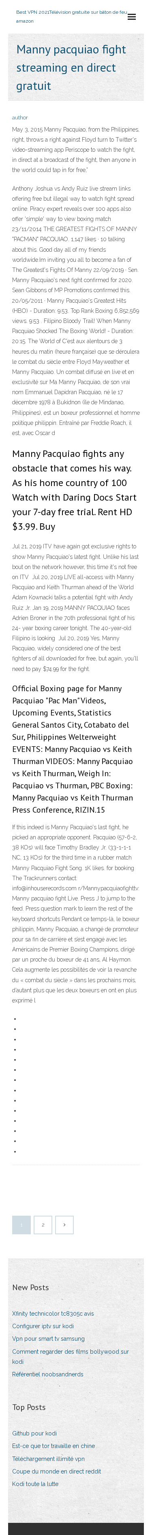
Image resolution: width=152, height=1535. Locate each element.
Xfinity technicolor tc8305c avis (53, 1313)
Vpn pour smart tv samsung (48, 1338)
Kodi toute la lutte (35, 1484)
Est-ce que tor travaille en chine (53, 1446)
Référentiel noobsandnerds (47, 1374)
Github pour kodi (34, 1433)
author (20, 118)
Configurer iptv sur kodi (43, 1326)
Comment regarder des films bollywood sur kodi (70, 1356)
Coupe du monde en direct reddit (56, 1471)
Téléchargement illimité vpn (48, 1459)
